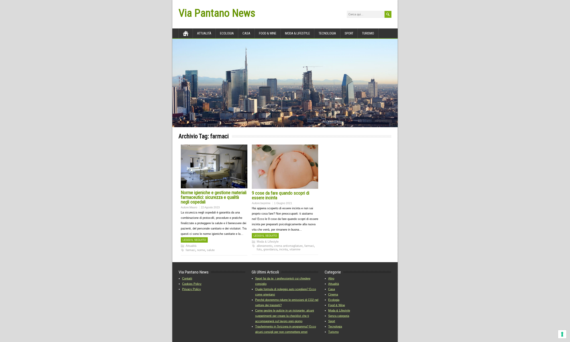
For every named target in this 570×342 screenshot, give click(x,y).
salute (211, 250)
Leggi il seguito (194, 239)
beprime (266, 203)
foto (259, 249)
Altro (331, 278)
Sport (349, 33)
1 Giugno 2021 (283, 203)
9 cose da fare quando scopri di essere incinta (280, 195)
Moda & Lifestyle (268, 241)
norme (201, 250)
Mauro (193, 207)
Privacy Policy (191, 289)
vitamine (294, 249)
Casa (246, 33)
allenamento (264, 245)
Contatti (187, 278)
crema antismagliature (288, 245)
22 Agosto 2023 (210, 207)
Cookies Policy (192, 284)
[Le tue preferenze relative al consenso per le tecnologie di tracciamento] (562, 334)
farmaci (190, 250)
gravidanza (270, 249)
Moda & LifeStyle (297, 33)
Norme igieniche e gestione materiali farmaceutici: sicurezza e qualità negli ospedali (213, 197)
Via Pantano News (217, 13)
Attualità (204, 33)
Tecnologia (327, 33)
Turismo (368, 33)
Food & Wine (267, 33)
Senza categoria (338, 316)
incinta (283, 249)
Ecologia (227, 33)
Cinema (333, 294)
